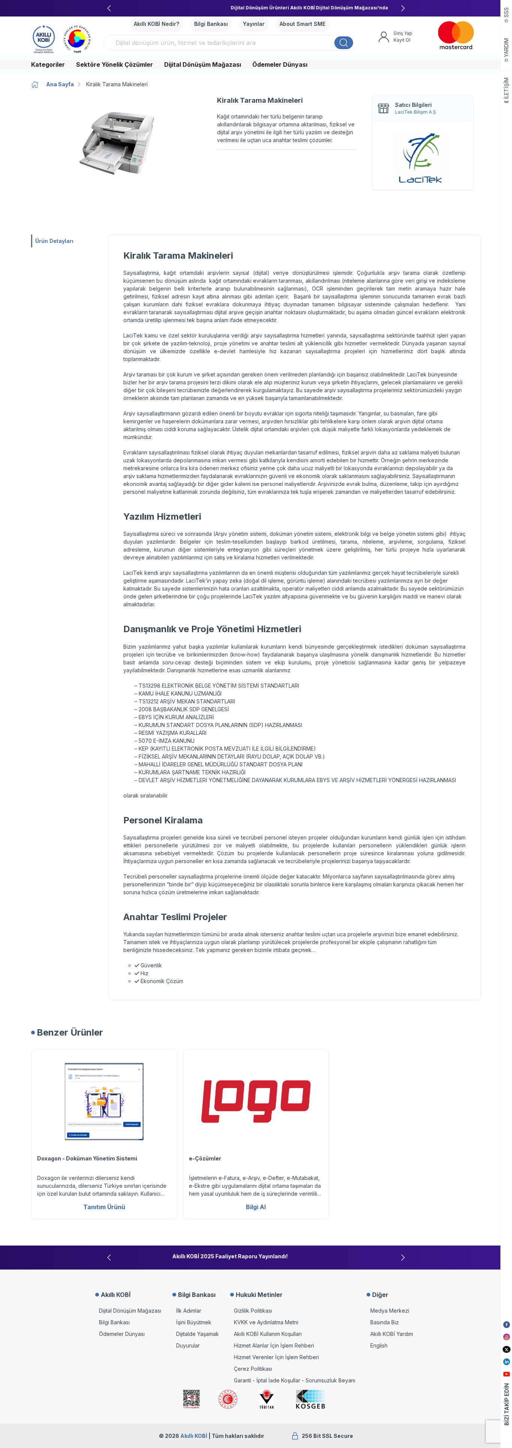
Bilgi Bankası (211, 24)
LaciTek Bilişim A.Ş (415, 112)
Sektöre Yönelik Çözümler (114, 64)
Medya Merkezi (389, 1310)
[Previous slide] (109, 8)
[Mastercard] (456, 35)
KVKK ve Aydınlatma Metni (266, 1322)
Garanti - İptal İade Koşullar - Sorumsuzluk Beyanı (294, 1380)
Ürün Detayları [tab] (54, 241)
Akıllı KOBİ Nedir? (156, 24)
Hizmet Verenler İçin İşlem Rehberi (276, 1357)
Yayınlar (254, 24)
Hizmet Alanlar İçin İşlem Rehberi (274, 1345)
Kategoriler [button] (48, 64)
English (379, 1345)
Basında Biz (384, 1322)
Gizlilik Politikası (253, 1310)
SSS (506, 12)
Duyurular (188, 1345)
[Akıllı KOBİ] (44, 38)
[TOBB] (77, 38)
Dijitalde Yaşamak (197, 1334)
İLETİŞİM (506, 88)
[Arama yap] (343, 42)
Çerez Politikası (253, 1369)
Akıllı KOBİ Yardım (391, 1334)
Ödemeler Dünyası (279, 64)
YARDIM (506, 47)
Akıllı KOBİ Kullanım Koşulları (268, 1334)
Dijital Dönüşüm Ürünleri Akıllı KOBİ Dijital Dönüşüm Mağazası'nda (256, 7)
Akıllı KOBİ (193, 1436)
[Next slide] (403, 8)
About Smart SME (302, 24)
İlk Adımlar (188, 1310)
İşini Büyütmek (193, 1322)
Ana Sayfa (60, 84)
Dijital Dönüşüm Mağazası (202, 64)
